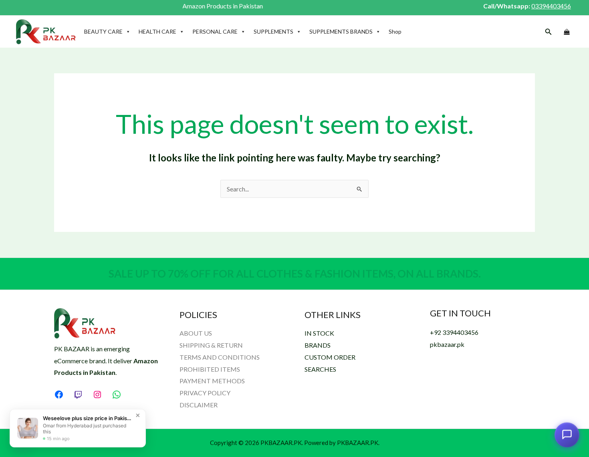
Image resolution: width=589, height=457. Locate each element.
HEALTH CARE (157, 31)
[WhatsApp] (116, 394)
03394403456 (551, 6)
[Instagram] (97, 394)
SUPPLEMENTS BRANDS (341, 31)
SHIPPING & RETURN (211, 345)
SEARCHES (320, 369)
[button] (548, 32)
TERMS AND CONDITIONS (220, 357)
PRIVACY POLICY (205, 393)
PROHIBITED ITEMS (210, 369)
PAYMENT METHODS (212, 381)
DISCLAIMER (199, 405)
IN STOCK (319, 333)
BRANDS (318, 345)
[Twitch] (78, 394)
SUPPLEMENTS (273, 31)
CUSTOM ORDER (330, 357)
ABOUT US (196, 333)
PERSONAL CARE (215, 31)
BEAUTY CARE (103, 31)
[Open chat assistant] (567, 435)
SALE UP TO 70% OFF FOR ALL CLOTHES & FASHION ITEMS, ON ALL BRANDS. (295, 273)
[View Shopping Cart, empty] (566, 32)
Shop (395, 31)
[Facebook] (59, 394)
